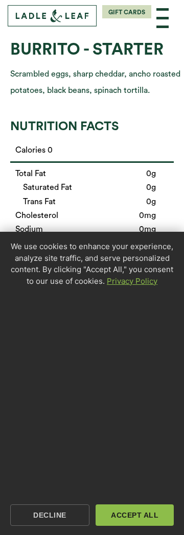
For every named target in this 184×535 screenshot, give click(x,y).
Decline (49, 515)
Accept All (134, 515)
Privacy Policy (132, 281)
